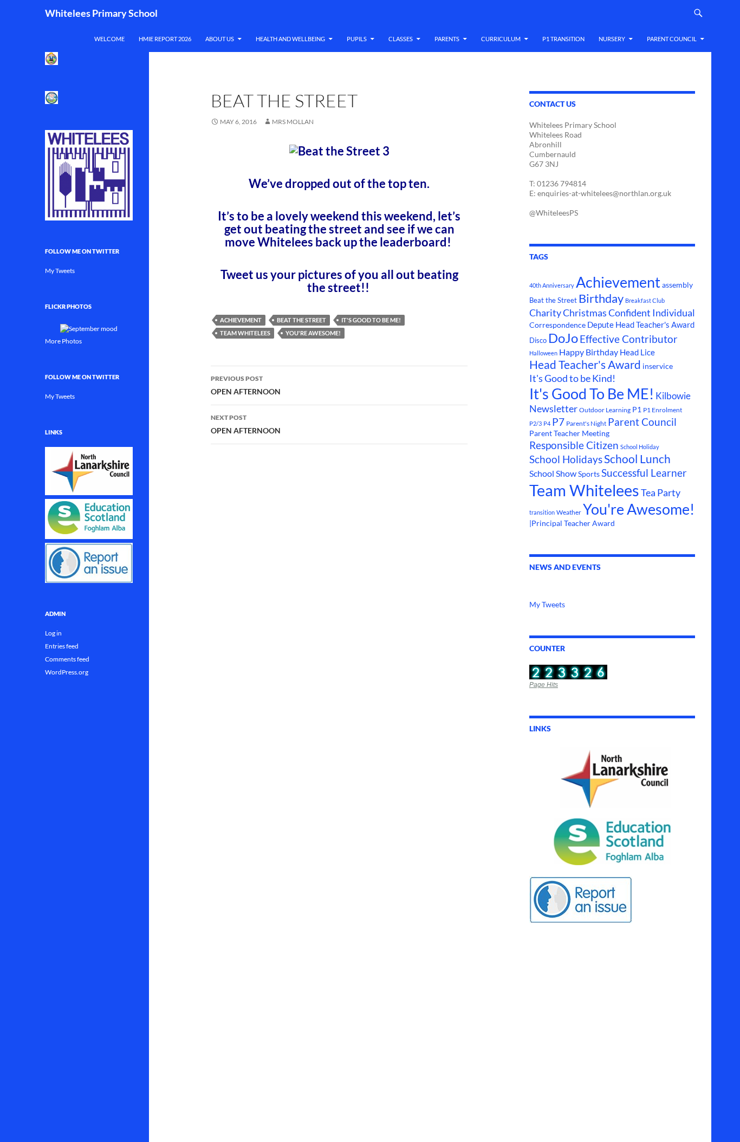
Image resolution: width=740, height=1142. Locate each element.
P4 (546, 423)
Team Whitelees (245, 332)
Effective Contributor (629, 339)
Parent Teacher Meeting (569, 433)
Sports (589, 473)
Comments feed (67, 659)
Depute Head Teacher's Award (640, 324)
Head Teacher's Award (585, 364)
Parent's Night (586, 423)
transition (542, 512)
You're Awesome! (313, 332)
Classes (400, 38)
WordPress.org (66, 672)
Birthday (601, 298)
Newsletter (553, 408)
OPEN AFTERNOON (246, 385)
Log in (53, 633)
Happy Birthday (588, 352)
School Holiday (639, 446)
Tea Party (660, 492)
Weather (568, 512)
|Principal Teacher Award (572, 523)
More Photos (63, 341)
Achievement (241, 319)
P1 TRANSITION (563, 38)
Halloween (543, 352)
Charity (545, 313)
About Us (219, 38)
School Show (552, 473)
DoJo (563, 338)
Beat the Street (301, 319)
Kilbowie (673, 395)
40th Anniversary (551, 285)
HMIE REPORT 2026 (165, 38)
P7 (558, 422)
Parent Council (672, 38)
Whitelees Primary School (101, 13)
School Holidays (565, 459)
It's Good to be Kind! (572, 378)
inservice (657, 366)
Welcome (109, 38)
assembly (677, 284)
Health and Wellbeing (290, 38)
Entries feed (62, 646)
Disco (538, 340)
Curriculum (501, 38)
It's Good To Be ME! (371, 319)
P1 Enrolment (662, 410)
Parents (446, 38)
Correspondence (557, 325)
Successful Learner (644, 473)
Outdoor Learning (605, 410)
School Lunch (637, 459)
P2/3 (535, 423)
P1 (636, 409)
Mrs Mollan (293, 122)
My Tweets (547, 604)
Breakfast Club (645, 300)
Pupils (357, 38)
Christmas (585, 313)
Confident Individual (651, 313)
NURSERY (612, 38)
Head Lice (637, 352)
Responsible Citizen (574, 445)
